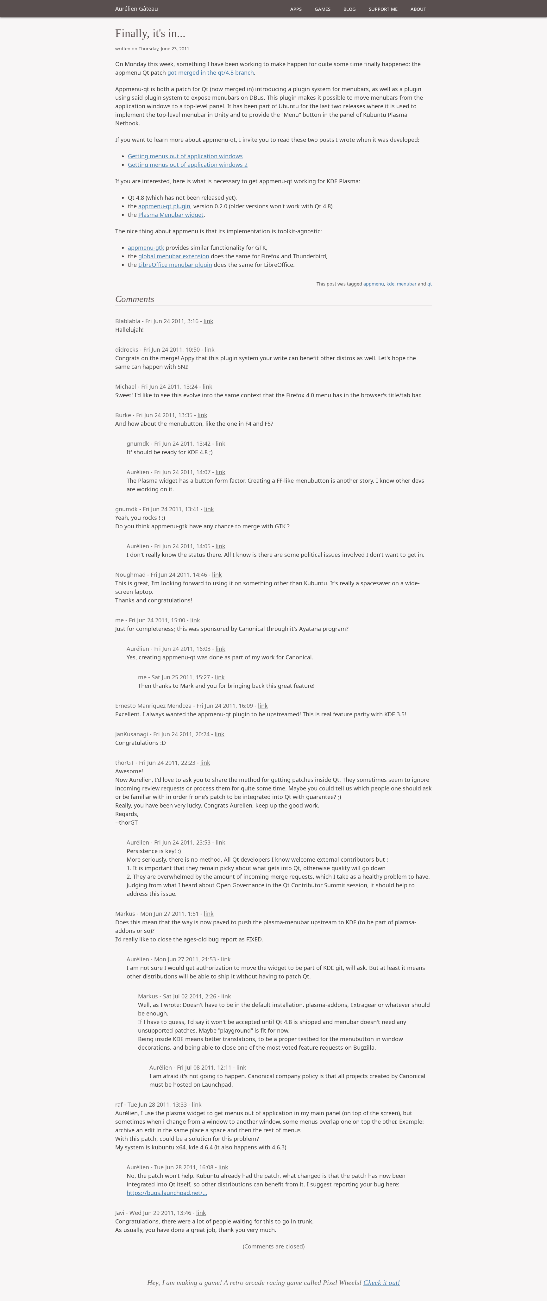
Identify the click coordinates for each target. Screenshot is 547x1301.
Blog (349, 8)
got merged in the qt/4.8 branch (210, 72)
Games (322, 8)
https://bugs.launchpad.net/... (167, 1193)
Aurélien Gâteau (136, 8)
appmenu (373, 284)
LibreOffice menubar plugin (175, 264)
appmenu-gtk (146, 247)
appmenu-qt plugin (164, 206)
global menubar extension (173, 256)
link (208, 321)
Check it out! (381, 1282)
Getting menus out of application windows (185, 156)
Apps (296, 8)
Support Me (383, 8)
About (418, 8)
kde (390, 284)
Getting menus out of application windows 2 (188, 164)
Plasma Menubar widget (171, 214)
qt (429, 284)
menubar (407, 284)
